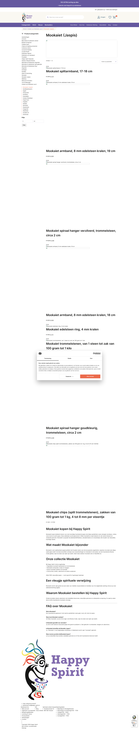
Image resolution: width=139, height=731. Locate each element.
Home (24, 29)
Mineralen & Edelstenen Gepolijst (31, 62)
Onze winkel (39, 710)
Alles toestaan (90, 376)
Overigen (24, 69)
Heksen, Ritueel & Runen (28, 60)
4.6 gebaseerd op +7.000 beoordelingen (106, 9)
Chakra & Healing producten (29, 46)
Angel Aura (26, 100)
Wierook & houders (27, 80)
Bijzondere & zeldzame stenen (30, 40)
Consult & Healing (26, 49)
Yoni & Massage (26, 82)
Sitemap (24, 728)
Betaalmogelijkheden (27, 712)
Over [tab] (91, 358)
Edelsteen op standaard (28, 55)
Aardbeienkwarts (27, 89)
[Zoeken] (48, 17)
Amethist (25, 94)
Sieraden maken (26, 77)
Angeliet (25, 101)
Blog (37, 708)
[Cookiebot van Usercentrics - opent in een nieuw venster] (94, 354)
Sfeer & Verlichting (27, 73)
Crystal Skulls (25, 51)
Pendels (24, 71)
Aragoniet (25, 109)
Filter (24, 125)
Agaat (24, 91)
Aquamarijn (26, 107)
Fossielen (24, 57)
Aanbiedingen (25, 37)
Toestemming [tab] (47, 358)
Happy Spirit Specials (28, 59)
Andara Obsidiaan (28, 98)
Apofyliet (25, 105)
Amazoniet (26, 92)
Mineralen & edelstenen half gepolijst (32, 64)
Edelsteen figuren (26, 53)
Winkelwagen (25, 717)
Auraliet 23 (26, 112)
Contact (24, 719)
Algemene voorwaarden (28, 710)
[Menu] (137, 715)
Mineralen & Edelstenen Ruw (29, 66)
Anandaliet (26, 96)
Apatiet (25, 103)
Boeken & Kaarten (26, 42)
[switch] (134, 725)
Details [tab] (69, 358)
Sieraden (24, 75)
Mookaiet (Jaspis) (28, 87)
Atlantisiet (25, 111)
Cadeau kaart (25, 44)
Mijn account (25, 708)
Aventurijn (25, 114)
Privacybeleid (25, 715)
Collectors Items (26, 48)
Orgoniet (24, 68)
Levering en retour (27, 714)
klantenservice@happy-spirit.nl (31, 705)
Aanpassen (68, 376)
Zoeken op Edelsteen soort (35, 29)
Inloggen (102, 17)
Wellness (24, 79)
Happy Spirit (34, 724)
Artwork (24, 39)
